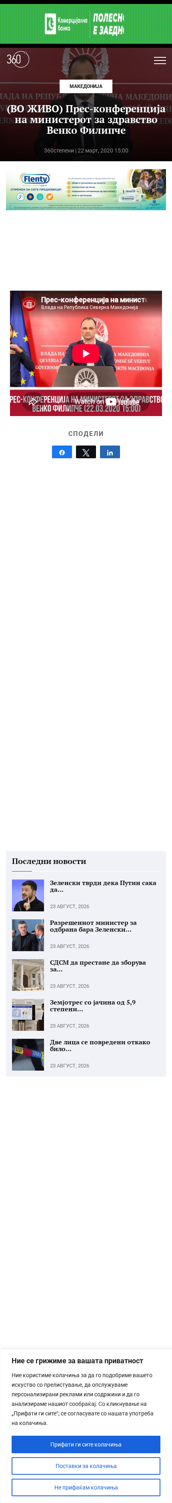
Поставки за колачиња (86, 1466)
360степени (59, 150)
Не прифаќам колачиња (86, 1487)
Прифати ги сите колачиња (86, 1444)
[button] (160, 60)
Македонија (86, 86)
